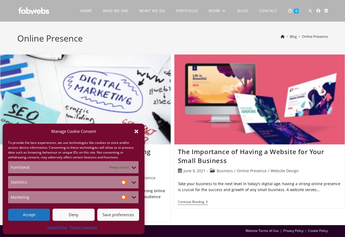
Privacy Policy (293, 230)
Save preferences (118, 214)
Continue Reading (193, 202)
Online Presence (315, 36)
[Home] (283, 36)
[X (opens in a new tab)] (310, 11)
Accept (29, 214)
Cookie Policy (57, 227)
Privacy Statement (83, 227)
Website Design (285, 170)
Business (225, 170)
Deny (73, 214)
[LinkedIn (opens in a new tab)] (326, 11)
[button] (136, 131)
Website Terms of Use (262, 230)
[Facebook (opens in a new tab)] (318, 11)
